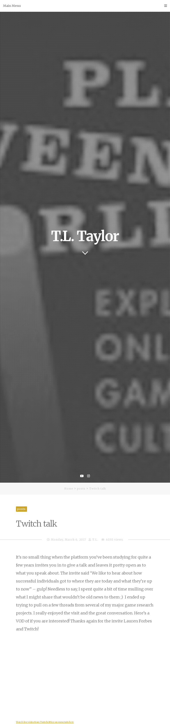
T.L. (95, 539)
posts (81, 488)
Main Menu (12, 6)
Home (68, 488)
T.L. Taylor (85, 236)
